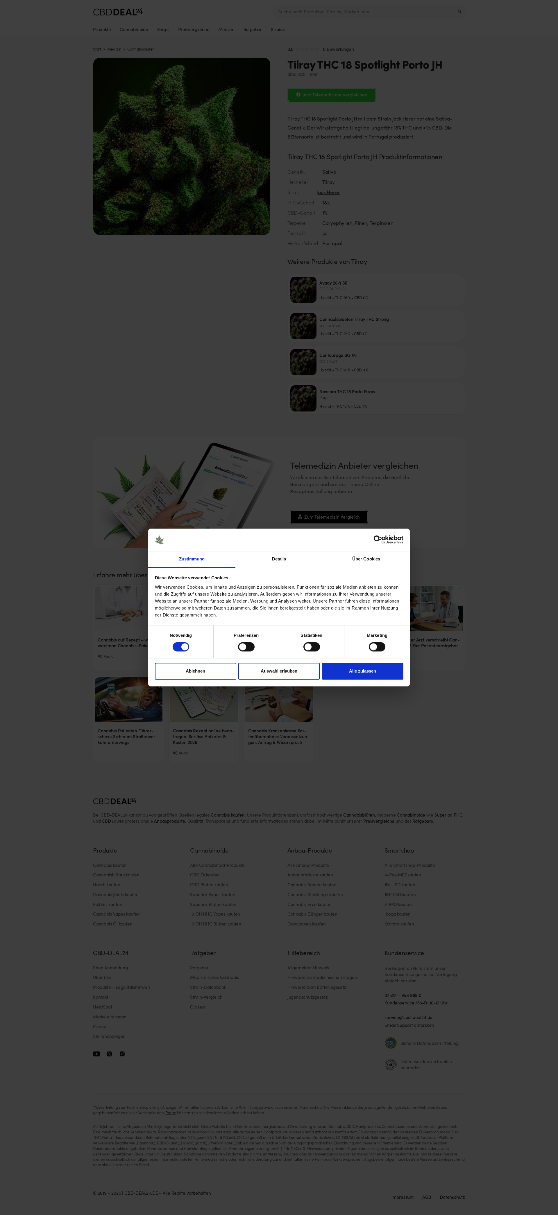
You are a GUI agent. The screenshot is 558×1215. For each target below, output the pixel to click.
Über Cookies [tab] (366, 558)
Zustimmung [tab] (192, 558)
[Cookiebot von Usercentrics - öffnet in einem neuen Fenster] (378, 539)
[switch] (246, 647)
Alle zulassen (362, 670)
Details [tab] (279, 558)
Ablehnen (195, 670)
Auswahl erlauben (279, 670)
